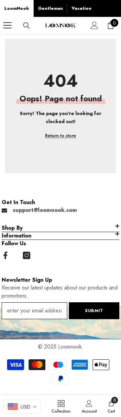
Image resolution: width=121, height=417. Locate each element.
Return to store (60, 136)
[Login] (94, 25)
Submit (94, 310)
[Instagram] (26, 255)
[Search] (27, 26)
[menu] (7, 25)
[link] (89, 406)
